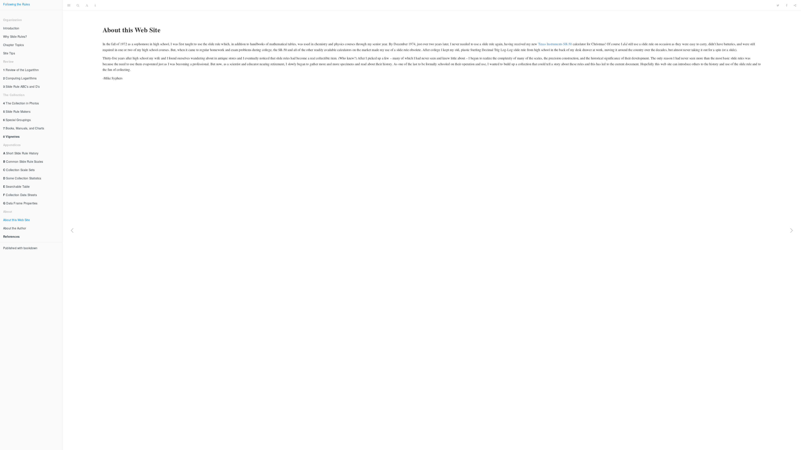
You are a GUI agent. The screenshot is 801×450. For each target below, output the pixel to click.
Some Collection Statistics (22, 178)
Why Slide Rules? (15, 36)
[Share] (795, 5)
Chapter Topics (13, 45)
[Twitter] (777, 5)
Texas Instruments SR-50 (555, 44)
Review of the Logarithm (21, 70)
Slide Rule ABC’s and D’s (21, 86)
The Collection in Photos (21, 103)
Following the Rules (16, 4)
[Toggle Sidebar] (68, 5)
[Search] (77, 5)
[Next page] (791, 230)
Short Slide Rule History (20, 153)
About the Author (14, 228)
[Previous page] (72, 230)
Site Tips (9, 53)
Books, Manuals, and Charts (23, 128)
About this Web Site (16, 220)
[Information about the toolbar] (95, 5)
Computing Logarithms (20, 78)
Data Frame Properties (20, 203)
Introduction (11, 28)
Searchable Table (16, 186)
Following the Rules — (436, 5)
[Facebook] (787, 5)
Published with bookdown (20, 248)
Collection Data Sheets (20, 195)
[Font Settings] (86, 5)
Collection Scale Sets (19, 170)
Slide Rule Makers (16, 111)
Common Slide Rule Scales (23, 161)
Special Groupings (17, 120)
